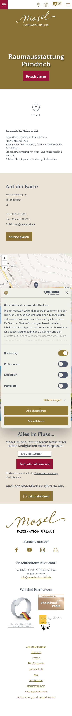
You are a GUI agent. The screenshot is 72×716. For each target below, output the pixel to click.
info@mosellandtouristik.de (36, 577)
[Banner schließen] (67, 292)
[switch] (63, 364)
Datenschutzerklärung (46, 473)
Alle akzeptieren (36, 410)
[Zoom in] (4, 257)
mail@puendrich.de (24, 224)
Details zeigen (52, 399)
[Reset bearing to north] (4, 268)
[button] (4, 4)
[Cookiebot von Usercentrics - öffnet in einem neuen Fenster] (44, 292)
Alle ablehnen (36, 420)
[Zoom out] (4, 262)
